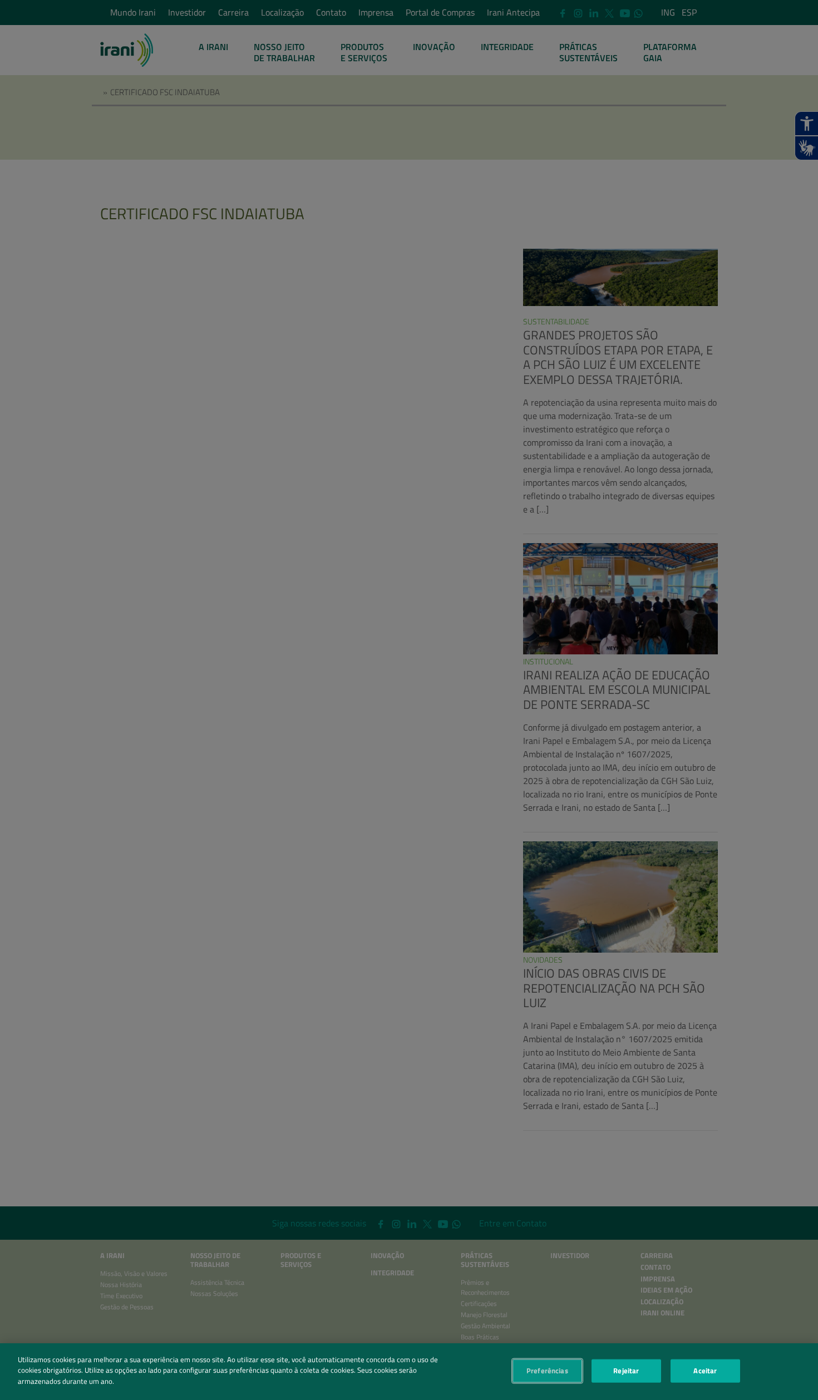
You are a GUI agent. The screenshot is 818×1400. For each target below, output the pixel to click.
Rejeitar (626, 1370)
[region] (409, 1371)
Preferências (547, 1370)
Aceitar (705, 1370)
